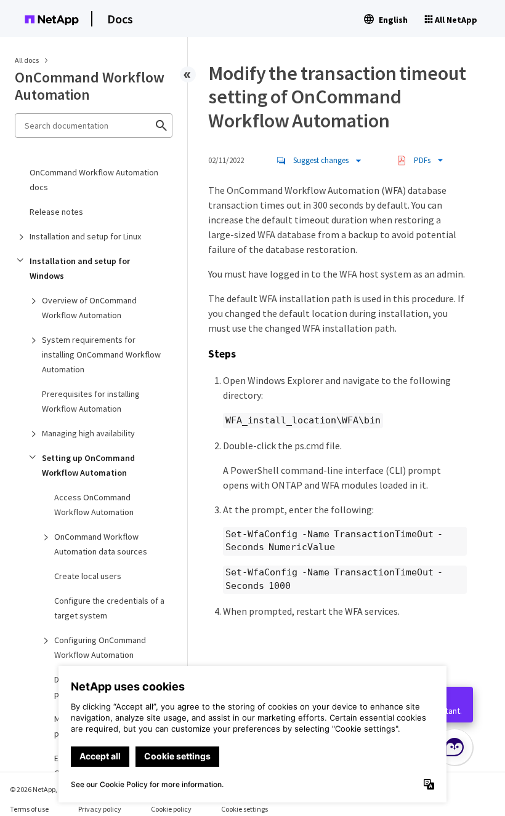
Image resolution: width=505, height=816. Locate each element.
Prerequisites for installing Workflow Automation (91, 401)
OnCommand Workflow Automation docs (94, 180)
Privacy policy (99, 809)
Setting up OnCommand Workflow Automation (88, 465)
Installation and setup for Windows (80, 268)
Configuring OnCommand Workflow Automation (100, 647)
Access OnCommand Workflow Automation (94, 505)
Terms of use (29, 809)
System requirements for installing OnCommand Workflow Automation (101, 354)
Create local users (87, 576)
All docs (27, 60)
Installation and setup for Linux (85, 236)
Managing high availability (88, 433)
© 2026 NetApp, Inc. (40, 789)
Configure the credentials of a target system (109, 608)
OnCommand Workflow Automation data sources (100, 544)
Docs (120, 18)
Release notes (56, 211)
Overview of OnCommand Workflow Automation (89, 308)
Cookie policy (171, 809)
